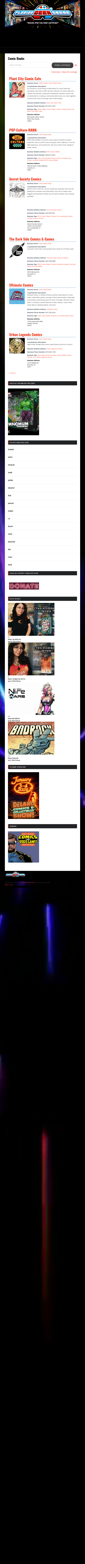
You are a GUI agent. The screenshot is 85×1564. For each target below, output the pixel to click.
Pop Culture (69, 316)
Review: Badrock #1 (13, 758)
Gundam (65, 158)
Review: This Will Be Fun (14, 639)
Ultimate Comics (21, 285)
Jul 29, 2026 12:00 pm (14, 721)
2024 (39, 109)
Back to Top (9, 885)
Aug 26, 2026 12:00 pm (14, 641)
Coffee (44, 109)
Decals (53, 158)
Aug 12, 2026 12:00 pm (14, 681)
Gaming (59, 264)
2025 (39, 316)
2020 (39, 264)
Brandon (53, 355)
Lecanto (35, 160)
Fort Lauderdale (61, 216)
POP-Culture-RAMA (23, 130)
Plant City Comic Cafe (25, 78)
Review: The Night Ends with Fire (16, 679)
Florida (64, 109)
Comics (58, 109)
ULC (34, 357)
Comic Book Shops (55, 83)
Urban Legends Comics (25, 334)
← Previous (12, 373)
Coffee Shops (43, 83)
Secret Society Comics (25, 179)
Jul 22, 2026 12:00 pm (14, 760)
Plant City (70, 109)
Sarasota (66, 264)
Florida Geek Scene (28, 882)
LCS (57, 316)
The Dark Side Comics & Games (31, 239)
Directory (56, 72)
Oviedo (62, 316)
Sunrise (41, 218)
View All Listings (69, 72)
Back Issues (46, 355)
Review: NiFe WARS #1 (14, 718)
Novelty (41, 160)
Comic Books (16, 58)
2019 (39, 216)
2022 (39, 158)
